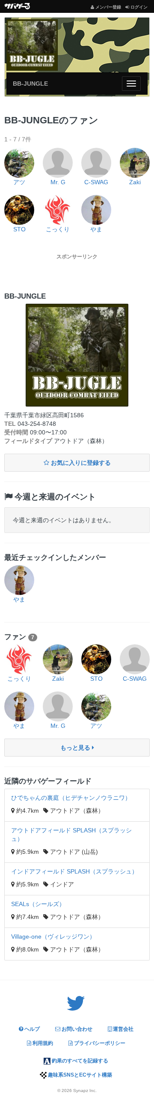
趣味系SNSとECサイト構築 (79, 1075)
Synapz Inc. (85, 1090)
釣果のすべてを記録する (79, 1061)
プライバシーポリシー (99, 1043)
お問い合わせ (76, 1029)
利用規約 (42, 1043)
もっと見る (76, 747)
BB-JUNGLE (30, 83)
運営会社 (122, 1029)
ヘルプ (31, 1029)
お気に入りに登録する (80, 462)
